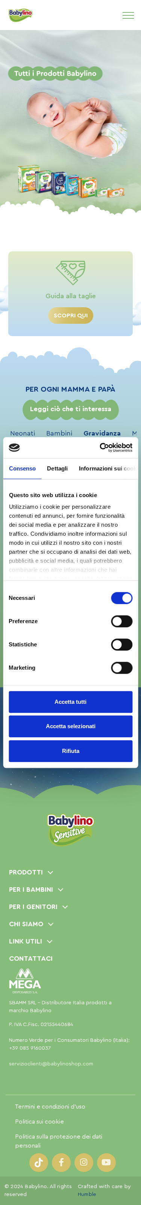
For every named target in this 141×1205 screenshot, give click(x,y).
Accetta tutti (70, 702)
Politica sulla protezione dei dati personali (58, 1141)
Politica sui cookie (39, 1122)
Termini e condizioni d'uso (50, 1107)
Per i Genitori (33, 906)
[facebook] (61, 1162)
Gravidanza (102, 433)
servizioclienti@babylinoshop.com (51, 1064)
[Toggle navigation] (128, 15)
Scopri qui (71, 316)
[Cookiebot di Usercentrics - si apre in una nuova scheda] (100, 447)
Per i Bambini (31, 889)
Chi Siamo (26, 924)
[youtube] (106, 1162)
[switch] (121, 621)
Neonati (22, 433)
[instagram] (83, 1162)
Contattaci (31, 958)
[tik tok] (38, 1162)
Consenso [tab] (22, 468)
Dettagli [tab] (57, 468)
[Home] (20, 15)
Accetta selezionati (71, 726)
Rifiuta (70, 751)
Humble (87, 1194)
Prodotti (26, 872)
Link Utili (25, 941)
